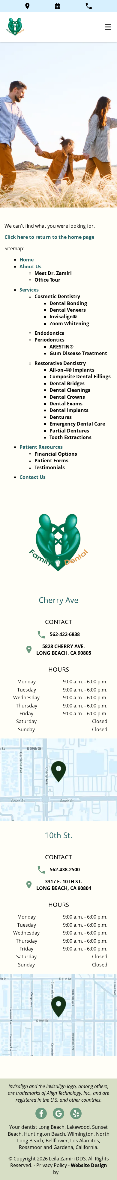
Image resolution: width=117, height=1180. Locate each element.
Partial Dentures (69, 430)
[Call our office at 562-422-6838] (89, 6)
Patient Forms (51, 460)
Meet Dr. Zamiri (53, 273)
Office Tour (47, 279)
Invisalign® (63, 316)
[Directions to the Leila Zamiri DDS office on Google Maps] (27, 6)
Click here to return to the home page (49, 237)
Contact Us (33, 477)
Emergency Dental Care (77, 423)
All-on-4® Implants (72, 370)
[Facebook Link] (41, 1113)
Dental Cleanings (70, 390)
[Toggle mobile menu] (108, 27)
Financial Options (55, 454)
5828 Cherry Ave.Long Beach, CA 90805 (63, 649)
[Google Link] (58, 1113)
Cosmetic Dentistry (57, 296)
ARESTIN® (62, 346)
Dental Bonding (68, 303)
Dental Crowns (67, 397)
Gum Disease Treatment (78, 353)
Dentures (61, 417)
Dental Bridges (67, 383)
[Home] (15, 27)
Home (27, 259)
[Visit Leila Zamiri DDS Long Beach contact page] (58, 779)
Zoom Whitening (69, 323)
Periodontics (49, 339)
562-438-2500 (65, 869)
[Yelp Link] (76, 1113)
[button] (57, 6)
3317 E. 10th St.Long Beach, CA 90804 (63, 884)
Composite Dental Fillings (80, 376)
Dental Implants (69, 410)
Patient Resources (41, 447)
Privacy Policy (51, 1165)
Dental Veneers (68, 310)
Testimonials (49, 467)
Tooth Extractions (71, 437)
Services (29, 289)
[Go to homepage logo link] (58, 570)
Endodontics (49, 333)
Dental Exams (66, 403)
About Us (30, 266)
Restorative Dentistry (60, 363)
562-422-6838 (65, 634)
